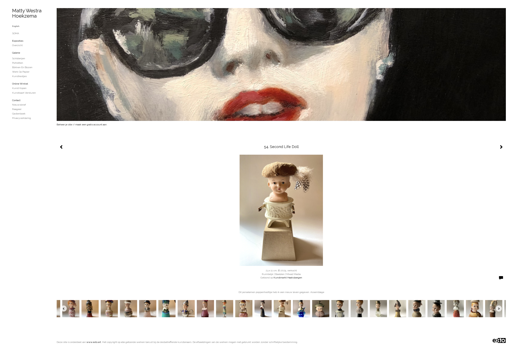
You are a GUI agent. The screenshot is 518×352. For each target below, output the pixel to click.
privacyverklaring (21, 118)
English (15, 26)
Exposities (17, 40)
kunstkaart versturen (24, 92)
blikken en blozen (22, 67)
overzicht (17, 45)
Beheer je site (64, 124)
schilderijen (18, 58)
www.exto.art (93, 342)
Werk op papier (20, 71)
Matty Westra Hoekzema (26, 13)
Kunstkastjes (19, 76)
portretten (17, 62)
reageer (16, 109)
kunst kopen (19, 88)
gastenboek (18, 113)
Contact (16, 100)
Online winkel (20, 83)
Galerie (16, 52)
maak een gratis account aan (91, 124)
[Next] (499, 308)
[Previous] (64, 308)
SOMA (15, 33)
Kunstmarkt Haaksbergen (288, 277)
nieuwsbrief (19, 104)
